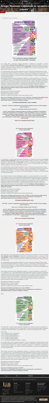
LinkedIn (23, 379)
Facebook (16, 379)
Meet (15, 69)
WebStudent (27, 384)
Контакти (39, 390)
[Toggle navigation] (1, 1)
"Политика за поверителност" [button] (18, 401)
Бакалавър (16, 387)
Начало (3, 14)
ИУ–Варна (25, 1)
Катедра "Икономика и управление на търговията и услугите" (25, 7)
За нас (6, 14)
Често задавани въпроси (42, 387)
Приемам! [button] (43, 399)
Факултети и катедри (13, 14)
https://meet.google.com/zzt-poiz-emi (19, 164)
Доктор (15, 390)
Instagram (29, 379)
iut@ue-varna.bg (29, 95)
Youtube (34, 379)
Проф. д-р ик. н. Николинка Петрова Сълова (24, 120)
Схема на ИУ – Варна (41, 389)
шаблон (16, 93)
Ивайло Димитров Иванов (18, 115)
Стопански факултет (21, 14)
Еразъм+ (27, 393)
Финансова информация (41, 386)
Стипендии (27, 386)
